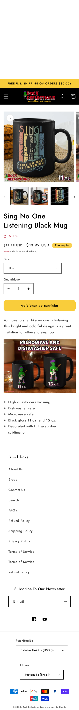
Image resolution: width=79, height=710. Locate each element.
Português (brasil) (37, 675)
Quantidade (12, 279)
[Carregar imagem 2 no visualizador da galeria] (39, 196)
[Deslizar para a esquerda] (4, 197)
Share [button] (13, 236)
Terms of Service (21, 551)
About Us (15, 469)
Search (13, 500)
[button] (6, 96)
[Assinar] (65, 601)
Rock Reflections (31, 707)
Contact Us (16, 490)
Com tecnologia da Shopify (53, 707)
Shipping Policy (20, 531)
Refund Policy (19, 520)
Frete (7, 251)
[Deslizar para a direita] (74, 197)
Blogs (12, 479)
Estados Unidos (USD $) (37, 650)
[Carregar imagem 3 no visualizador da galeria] (59, 196)
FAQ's (13, 510)
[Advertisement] (39, 39)
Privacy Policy (19, 541)
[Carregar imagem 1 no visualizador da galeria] (19, 196)
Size (7, 259)
